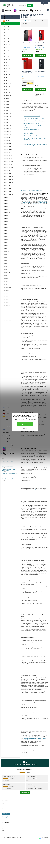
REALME (8, 416)
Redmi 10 (6, 248)
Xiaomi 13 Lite (7, 35)
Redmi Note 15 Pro (8, 395)
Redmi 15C (6, 281)
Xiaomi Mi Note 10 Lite (8, 131)
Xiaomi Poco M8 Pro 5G (8, 167)
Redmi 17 (6, 284)
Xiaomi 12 (6, 23)
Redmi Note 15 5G (7, 392)
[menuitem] (7, 10)
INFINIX (7, 432)
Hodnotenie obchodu (25, 769)
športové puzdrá (32, 490)
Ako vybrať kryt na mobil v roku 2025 (9, 473)
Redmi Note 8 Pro (7, 299)
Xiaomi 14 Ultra (7, 53)
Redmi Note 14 (7, 371)
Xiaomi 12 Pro (7, 26)
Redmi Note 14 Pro (8, 380)
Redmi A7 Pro (7, 212)
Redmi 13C (6, 269)
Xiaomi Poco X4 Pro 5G (8, 176)
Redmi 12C (6, 263)
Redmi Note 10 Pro (8, 317)
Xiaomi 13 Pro (7, 38)
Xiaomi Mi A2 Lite (7, 95)
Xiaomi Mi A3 (6, 98)
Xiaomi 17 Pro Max (7, 83)
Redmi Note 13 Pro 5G (8, 365)
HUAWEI (8, 413)
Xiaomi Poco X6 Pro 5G (8, 182)
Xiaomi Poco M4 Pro (8, 158)
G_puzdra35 (30, 83)
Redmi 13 (6, 266)
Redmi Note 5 (7, 290)
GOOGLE (8, 426)
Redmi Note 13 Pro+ (8, 368)
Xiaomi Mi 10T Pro (7, 116)
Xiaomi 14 (6, 47)
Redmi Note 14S (7, 374)
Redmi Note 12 (7, 341)
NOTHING (8, 438)
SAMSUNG (8, 404)
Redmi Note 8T (7, 302)
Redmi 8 (5, 230)
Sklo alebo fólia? (5, 475)
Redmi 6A (6, 221)
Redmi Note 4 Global (8, 287)
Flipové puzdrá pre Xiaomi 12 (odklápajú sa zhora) (35, 135)
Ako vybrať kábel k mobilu (7, 466)
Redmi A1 (6, 197)
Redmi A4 (6, 206)
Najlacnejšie (34, 21)
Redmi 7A (6, 227)
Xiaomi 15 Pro (7, 65)
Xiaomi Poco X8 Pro (8, 191)
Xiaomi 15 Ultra (7, 68)
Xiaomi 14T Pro (7, 59)
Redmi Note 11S (7, 338)
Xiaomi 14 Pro (7, 50)
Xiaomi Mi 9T (6, 107)
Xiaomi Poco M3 (7, 152)
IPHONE (8, 410)
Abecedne (25, 23)
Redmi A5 (6, 209)
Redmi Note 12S (7, 344)
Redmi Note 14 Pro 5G (8, 383)
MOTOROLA (8, 423)
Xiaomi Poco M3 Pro (8, 155)
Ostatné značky (9, 445)
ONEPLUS (8, 435)
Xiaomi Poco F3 (7, 137)
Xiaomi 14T (6, 56)
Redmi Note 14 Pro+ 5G (8, 386)
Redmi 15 (6, 278)
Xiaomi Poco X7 (7, 185)
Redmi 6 (5, 218)
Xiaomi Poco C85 (7, 134)
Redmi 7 (5, 224)
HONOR (7, 407)
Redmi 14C (6, 275)
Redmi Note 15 (7, 389)
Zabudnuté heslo (5, 818)
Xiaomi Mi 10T (7, 110)
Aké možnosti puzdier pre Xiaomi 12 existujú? (34, 118)
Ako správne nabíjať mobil (7, 463)
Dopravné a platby (5, 827)
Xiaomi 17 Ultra (7, 86)
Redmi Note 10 (7, 314)
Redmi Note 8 (7, 296)
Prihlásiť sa (6, 813)
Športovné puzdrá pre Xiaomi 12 (31, 129)
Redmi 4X (6, 215)
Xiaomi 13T (6, 41)
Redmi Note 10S (7, 323)
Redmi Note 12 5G (7, 347)
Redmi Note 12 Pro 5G (8, 350)
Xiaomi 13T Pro (7, 44)
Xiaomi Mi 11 (6, 119)
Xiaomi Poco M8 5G (8, 164)
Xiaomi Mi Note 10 (7, 128)
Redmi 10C (6, 257)
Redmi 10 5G (6, 251)
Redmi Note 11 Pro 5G (8, 332)
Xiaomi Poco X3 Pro (8, 173)
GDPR (3, 830)
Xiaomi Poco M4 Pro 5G (8, 161)
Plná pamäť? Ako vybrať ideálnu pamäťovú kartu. (8, 470)
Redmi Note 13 (7, 356)
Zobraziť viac (25, 792)
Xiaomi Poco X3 (7, 170)
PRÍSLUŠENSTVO (10, 453)
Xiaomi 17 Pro (7, 80)
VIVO (7, 420)
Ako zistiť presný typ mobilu (7, 461)
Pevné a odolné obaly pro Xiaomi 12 (32, 123)
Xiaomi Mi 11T (7, 122)
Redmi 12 (6, 260)
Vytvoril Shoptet (45, 837)
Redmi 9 (5, 236)
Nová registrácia (5, 816)
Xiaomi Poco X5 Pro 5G (8, 179)
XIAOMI (7, 20)
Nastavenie (25, 428)
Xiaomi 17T (6, 89)
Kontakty (4, 825)
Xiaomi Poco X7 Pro (8, 188)
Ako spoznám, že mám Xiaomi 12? (32, 115)
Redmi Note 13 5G (7, 359)
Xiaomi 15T (6, 71)
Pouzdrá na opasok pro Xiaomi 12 (31, 142)
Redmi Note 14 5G (7, 377)
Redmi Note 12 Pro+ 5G (8, 353)
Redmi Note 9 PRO (7, 308)
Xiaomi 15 (6, 62)
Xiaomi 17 (6, 77)
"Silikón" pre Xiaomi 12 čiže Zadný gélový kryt (34, 120)
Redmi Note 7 (7, 293)
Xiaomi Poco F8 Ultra (8, 149)
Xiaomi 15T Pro (7, 74)
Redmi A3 (6, 203)
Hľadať (30, 5)
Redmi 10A (6, 254)
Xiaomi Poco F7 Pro (8, 143)
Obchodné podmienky (6, 828)
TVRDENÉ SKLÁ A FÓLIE (12, 449)
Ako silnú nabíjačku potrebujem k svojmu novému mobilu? (9, 479)
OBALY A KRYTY (10, 17)
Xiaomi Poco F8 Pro (8, 146)
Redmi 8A (6, 233)
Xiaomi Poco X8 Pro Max (8, 194)
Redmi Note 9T (7, 311)
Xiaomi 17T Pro (7, 92)
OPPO (7, 442)
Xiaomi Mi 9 (6, 101)
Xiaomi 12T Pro (7, 29)
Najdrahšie (41, 21)
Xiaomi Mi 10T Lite (7, 113)
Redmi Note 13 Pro (8, 362)
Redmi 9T (6, 245)
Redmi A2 (6, 200)
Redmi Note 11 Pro (8, 329)
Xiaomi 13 (6, 32)
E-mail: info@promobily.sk (15, 1)
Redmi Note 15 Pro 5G (8, 398)
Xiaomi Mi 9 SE (7, 104)
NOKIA (7, 429)
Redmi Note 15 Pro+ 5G (8, 401)
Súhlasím (26, 424)
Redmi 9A (6, 239)
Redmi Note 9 (7, 305)
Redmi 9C (6, 242)
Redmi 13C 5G (7, 272)
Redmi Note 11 (7, 326)
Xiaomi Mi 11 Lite (7, 125)
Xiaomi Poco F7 (7, 140)
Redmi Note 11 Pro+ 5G (8, 335)
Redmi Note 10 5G (7, 320)
